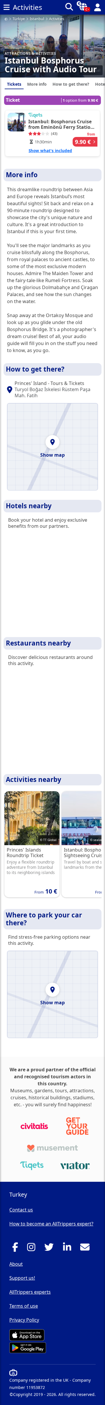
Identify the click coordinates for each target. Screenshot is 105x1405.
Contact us (21, 1210)
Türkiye (19, 19)
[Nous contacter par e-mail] (86, 1249)
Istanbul (37, 19)
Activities (56, 19)
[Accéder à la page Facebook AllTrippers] (16, 1249)
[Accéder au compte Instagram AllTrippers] (32, 1249)
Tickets (14, 84)
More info (37, 84)
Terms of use (23, 1306)
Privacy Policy (24, 1320)
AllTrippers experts (30, 1292)
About (16, 1264)
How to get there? (70, 84)
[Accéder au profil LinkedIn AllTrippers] (68, 1249)
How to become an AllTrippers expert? (51, 1224)
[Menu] (6, 7)
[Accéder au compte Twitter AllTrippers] (50, 1249)
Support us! (22, 1278)
